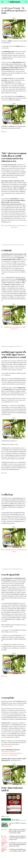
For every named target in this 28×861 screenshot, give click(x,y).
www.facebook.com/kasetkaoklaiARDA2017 (11, 753)
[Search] (26, 2)
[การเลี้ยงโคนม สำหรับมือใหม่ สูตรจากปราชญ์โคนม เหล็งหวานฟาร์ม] (4, 851)
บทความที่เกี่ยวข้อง (6, 819)
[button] (2, 2)
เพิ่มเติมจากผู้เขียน (15, 819)
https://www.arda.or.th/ (6, 746)
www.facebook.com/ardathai (8, 751)
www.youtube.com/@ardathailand (9, 755)
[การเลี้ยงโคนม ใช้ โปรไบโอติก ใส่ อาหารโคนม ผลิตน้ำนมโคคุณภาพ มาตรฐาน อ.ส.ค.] (4, 841)
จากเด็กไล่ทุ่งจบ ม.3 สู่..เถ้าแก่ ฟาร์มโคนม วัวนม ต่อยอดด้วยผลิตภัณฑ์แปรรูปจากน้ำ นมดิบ (18, 844)
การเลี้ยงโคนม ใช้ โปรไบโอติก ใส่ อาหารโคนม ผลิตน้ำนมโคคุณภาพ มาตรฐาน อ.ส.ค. (17, 838)
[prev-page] (2, 856)
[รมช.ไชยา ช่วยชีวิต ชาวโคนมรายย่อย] (4, 824)
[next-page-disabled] (4, 856)
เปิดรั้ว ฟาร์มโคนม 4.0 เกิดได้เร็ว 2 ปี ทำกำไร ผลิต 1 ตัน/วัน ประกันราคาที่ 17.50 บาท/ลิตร (17, 831)
